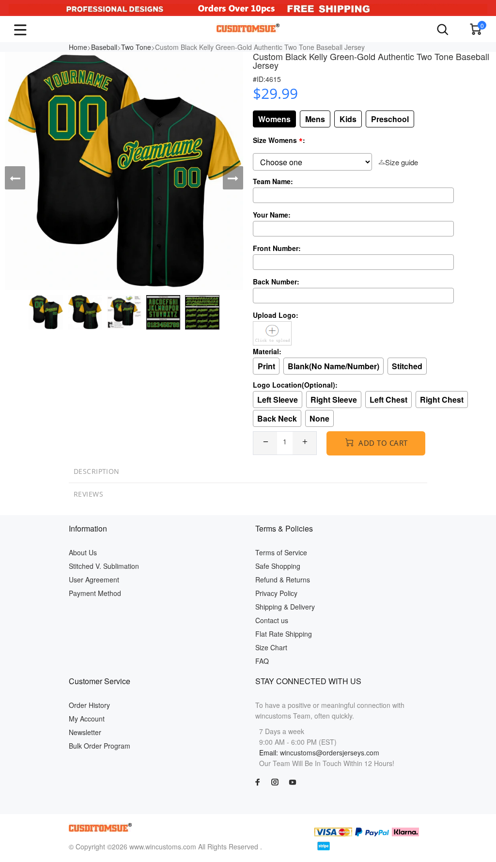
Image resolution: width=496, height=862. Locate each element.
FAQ (262, 661)
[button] (15, 177)
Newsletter (85, 732)
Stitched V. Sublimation (104, 566)
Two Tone (136, 47)
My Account (87, 718)
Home (78, 47)
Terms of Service (281, 552)
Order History (89, 705)
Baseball (104, 47)
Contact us (271, 620)
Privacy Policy (276, 593)
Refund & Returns (282, 579)
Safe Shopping (277, 566)
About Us (83, 552)
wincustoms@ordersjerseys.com (329, 752)
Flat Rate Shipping (283, 634)
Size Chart (271, 647)
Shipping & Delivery (285, 606)
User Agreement (94, 579)
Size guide (401, 162)
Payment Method (95, 593)
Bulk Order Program (99, 746)
